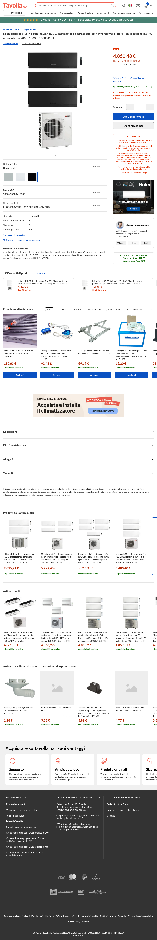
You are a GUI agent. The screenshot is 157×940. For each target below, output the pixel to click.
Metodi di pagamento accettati (21, 827)
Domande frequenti (16, 804)
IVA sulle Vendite (14, 821)
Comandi (77, 309)
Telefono (120, 243)
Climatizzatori (67, 13)
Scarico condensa (135, 309)
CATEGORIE (16, 13)
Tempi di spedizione (16, 815)
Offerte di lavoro (63, 916)
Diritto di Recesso (108, 916)
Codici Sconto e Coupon (118, 804)
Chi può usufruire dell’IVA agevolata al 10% (28, 832)
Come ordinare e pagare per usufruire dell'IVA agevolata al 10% (25, 839)
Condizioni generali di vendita (85, 916)
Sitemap (111, 815)
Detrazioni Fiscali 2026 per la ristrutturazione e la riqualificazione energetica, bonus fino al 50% (74, 807)
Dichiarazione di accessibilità (140, 916)
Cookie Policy (74, 921)
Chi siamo (49, 916)
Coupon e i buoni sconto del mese (123, 810)
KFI (83, 935)
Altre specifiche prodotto (14, 235)
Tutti (49, 309)
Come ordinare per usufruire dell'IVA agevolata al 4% (24, 853)
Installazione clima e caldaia (43, 13)
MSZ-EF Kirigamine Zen (25, 29)
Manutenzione (94, 309)
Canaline (62, 309)
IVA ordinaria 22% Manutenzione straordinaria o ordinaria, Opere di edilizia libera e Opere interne (77, 826)
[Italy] (130, 5)
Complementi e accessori (29, 240)
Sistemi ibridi (103, 13)
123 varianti (8, 240)
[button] (55, 155)
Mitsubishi (8, 29)
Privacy (85, 921)
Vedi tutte (41, 273)
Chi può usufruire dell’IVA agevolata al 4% (27, 846)
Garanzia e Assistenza (31, 43)
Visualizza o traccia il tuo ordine (22, 810)
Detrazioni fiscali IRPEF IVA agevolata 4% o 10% (133, 259)
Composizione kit (10, 43)
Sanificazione (114, 309)
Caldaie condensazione (124, 13)
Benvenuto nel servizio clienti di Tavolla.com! (23, 916)
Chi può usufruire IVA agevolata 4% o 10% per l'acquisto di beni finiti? (77, 817)
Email (146, 243)
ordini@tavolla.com (138, 169)
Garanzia (122, 916)
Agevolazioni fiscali (148, 13)
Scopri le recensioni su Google (87, 20)
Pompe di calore (85, 13)
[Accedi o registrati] (137, 5)
